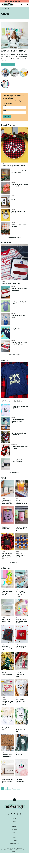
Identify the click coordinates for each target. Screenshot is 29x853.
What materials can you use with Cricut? (21, 621)
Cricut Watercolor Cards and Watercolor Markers (7, 702)
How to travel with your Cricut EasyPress (19, 343)
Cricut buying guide (8, 64)
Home (2, 8)
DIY (14, 824)
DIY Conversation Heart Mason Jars (21, 528)
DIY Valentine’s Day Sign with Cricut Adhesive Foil (7, 556)
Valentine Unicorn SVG (20, 780)
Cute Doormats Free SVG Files (7, 755)
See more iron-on (14, 472)
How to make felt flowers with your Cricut (19, 185)
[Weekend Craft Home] (8, 4)
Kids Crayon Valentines (6, 527)
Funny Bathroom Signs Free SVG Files (7, 781)
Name (5, 105)
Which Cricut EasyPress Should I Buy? (19, 289)
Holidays (14, 829)
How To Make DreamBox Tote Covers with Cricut (21, 593)
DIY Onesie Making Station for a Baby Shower (17, 421)
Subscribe (7, 116)
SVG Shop (14, 840)
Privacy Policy (4, 849)
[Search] (24, 4)
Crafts (14, 818)
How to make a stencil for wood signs (18, 171)
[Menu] (27, 4)
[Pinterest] (17, 813)
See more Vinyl (14, 562)
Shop (14, 832)
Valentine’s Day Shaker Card (21, 647)
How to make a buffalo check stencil (20, 555)
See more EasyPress (14, 354)
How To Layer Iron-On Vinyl (11, 283)
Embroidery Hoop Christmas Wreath (13, 166)
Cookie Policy (10, 849)
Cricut (14, 821)
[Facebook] (14, 813)
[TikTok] (20, 813)
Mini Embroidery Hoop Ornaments (18, 433)
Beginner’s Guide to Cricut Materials (17, 460)
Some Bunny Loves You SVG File (20, 729)
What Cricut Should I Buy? (6, 620)
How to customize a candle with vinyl (21, 502)
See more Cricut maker (14, 237)
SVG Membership (14, 843)
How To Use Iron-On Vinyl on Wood (7, 592)
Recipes (14, 826)
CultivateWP (14, 851)
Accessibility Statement (18, 849)
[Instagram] (8, 813)
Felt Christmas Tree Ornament (7, 673)
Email (5, 110)
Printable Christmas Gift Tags (20, 674)
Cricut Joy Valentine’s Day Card (7, 647)
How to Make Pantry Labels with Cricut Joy (7, 502)
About (14, 837)
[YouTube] (11, 813)
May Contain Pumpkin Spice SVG (20, 701)
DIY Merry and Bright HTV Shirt (12, 401)
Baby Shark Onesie (17, 329)
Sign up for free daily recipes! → (14, 1)
